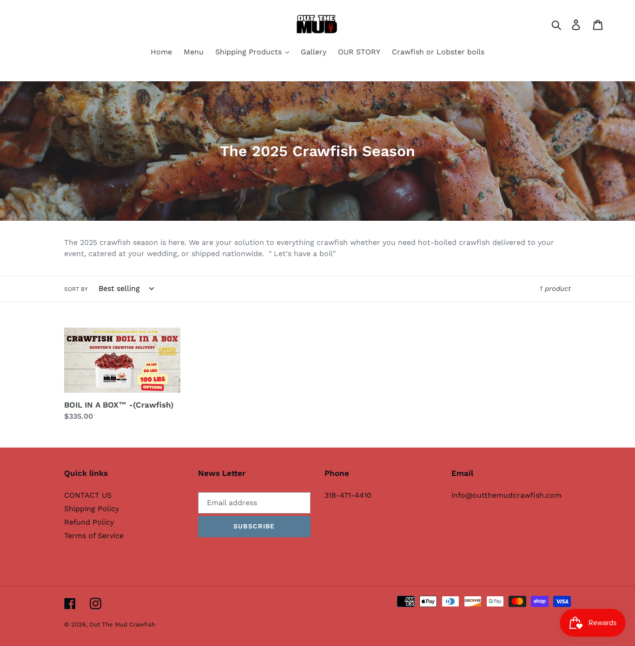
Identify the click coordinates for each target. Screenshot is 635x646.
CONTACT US (88, 495)
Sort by (76, 289)
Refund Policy (89, 522)
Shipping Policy (91, 508)
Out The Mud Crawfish (122, 624)
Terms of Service (94, 535)
